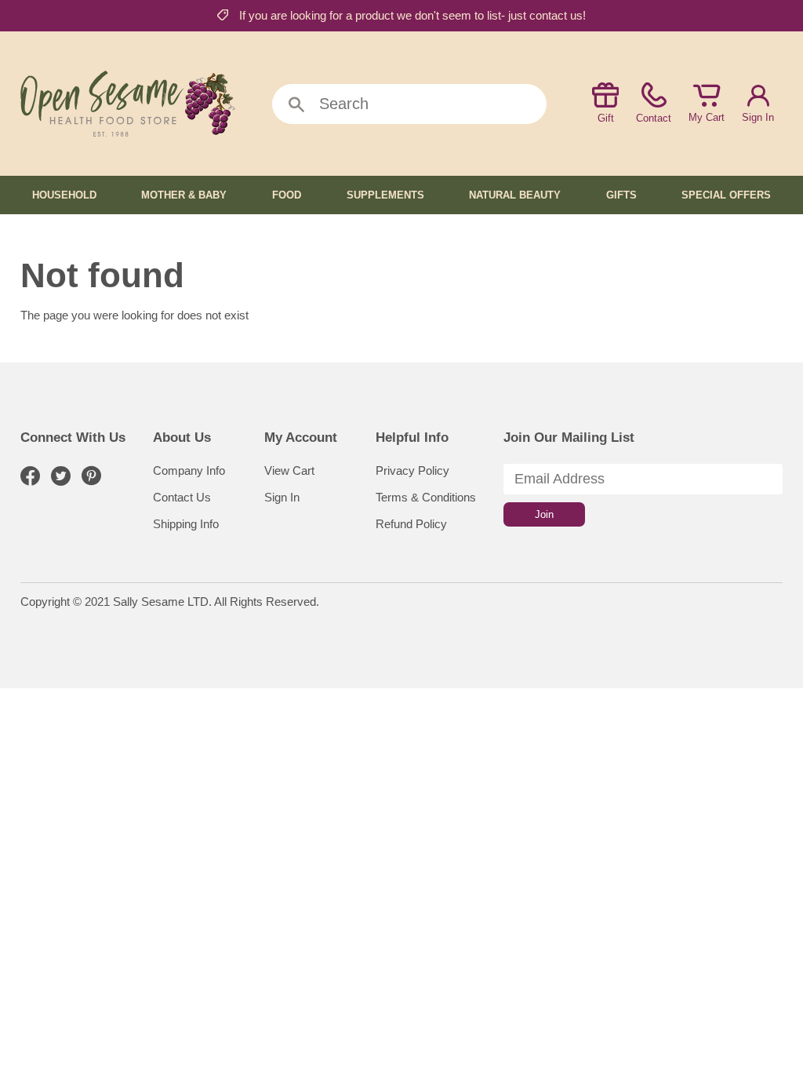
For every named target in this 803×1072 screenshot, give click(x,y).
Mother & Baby (184, 195)
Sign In (758, 117)
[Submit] (296, 105)
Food (286, 195)
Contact (653, 118)
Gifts (621, 195)
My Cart (707, 117)
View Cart (289, 470)
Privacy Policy (412, 470)
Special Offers (726, 195)
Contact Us (182, 497)
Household (64, 195)
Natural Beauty (515, 195)
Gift (606, 118)
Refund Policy (411, 524)
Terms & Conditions (426, 497)
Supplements (385, 195)
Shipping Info (186, 524)
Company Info (189, 470)
